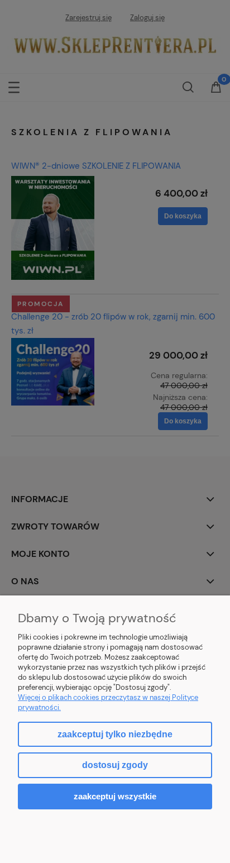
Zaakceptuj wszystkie (115, 796)
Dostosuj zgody (115, 765)
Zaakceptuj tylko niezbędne (115, 734)
